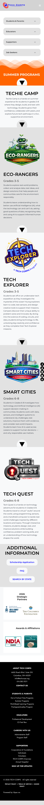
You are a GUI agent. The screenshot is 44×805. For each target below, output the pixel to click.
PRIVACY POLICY (10, 787)
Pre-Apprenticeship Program (22, 709)
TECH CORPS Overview (22, 761)
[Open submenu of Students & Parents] (35, 21)
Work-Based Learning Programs (22, 706)
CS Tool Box (22, 725)
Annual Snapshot (22, 764)
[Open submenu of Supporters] (35, 42)
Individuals (22, 755)
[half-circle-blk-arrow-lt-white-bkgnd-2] (22, 81)
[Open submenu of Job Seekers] (35, 52)
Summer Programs (22, 703)
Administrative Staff (22, 737)
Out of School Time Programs (22, 700)
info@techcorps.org (22, 681)
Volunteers (22, 758)
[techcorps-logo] (14, 5)
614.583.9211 (22, 684)
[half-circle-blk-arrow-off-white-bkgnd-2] (22, 123)
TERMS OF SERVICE (25, 787)
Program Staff (22, 740)
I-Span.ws (16, 795)
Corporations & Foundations (22, 752)
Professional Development (22, 722)
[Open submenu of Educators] (35, 31)
